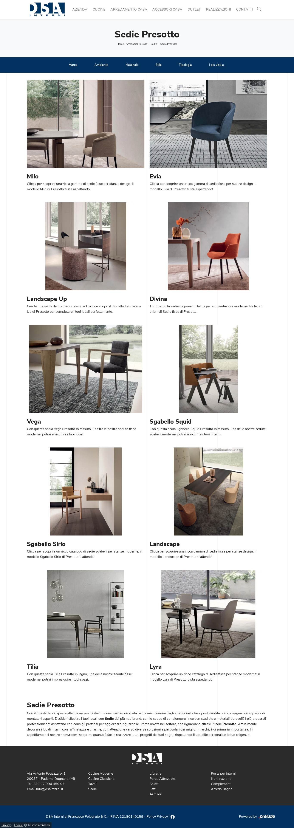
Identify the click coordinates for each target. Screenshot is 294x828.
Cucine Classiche (101, 778)
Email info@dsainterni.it (45, 789)
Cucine (99, 9)
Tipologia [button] (185, 65)
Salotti (154, 784)
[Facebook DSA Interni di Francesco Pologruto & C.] (172, 816)
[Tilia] (85, 614)
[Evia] (208, 124)
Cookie (18, 825)
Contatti (244, 9)
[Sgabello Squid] (208, 369)
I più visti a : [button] (217, 65)
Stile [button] (159, 65)
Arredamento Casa (128, 9)
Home (120, 44)
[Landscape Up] (85, 246)
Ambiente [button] (101, 65)
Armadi (155, 794)
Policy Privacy (157, 816)
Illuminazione (221, 778)
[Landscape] (208, 491)
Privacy (6, 825)
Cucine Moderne (100, 773)
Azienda (79, 9)
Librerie (155, 773)
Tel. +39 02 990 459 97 (46, 784)
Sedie (154, 44)
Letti (153, 789)
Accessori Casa (167, 9)
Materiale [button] (131, 65)
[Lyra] (208, 614)
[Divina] (208, 246)
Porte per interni (223, 773)
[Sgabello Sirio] (85, 491)
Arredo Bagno (221, 789)
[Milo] (85, 124)
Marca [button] (73, 65)
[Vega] (85, 369)
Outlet (194, 9)
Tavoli (92, 784)
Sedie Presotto (168, 44)
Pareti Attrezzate (162, 778)
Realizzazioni (218, 9)
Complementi (221, 784)
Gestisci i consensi (39, 825)
